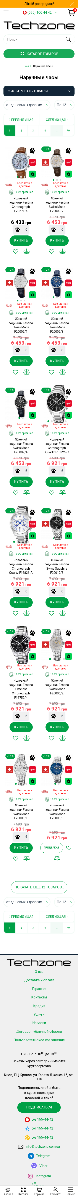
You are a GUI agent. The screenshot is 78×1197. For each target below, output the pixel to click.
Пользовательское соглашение (39, 1040)
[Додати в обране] (15, 251)
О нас (39, 972)
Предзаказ (51, 847)
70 (68, 130)
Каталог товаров (42, 54)
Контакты (39, 997)
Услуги (39, 1014)
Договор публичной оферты (39, 1031)
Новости (39, 1023)
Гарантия (39, 989)
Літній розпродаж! (39, 4)
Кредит (39, 1006)
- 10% (46, 149)
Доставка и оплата (39, 980)
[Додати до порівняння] (26, 251)
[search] (68, 39)
